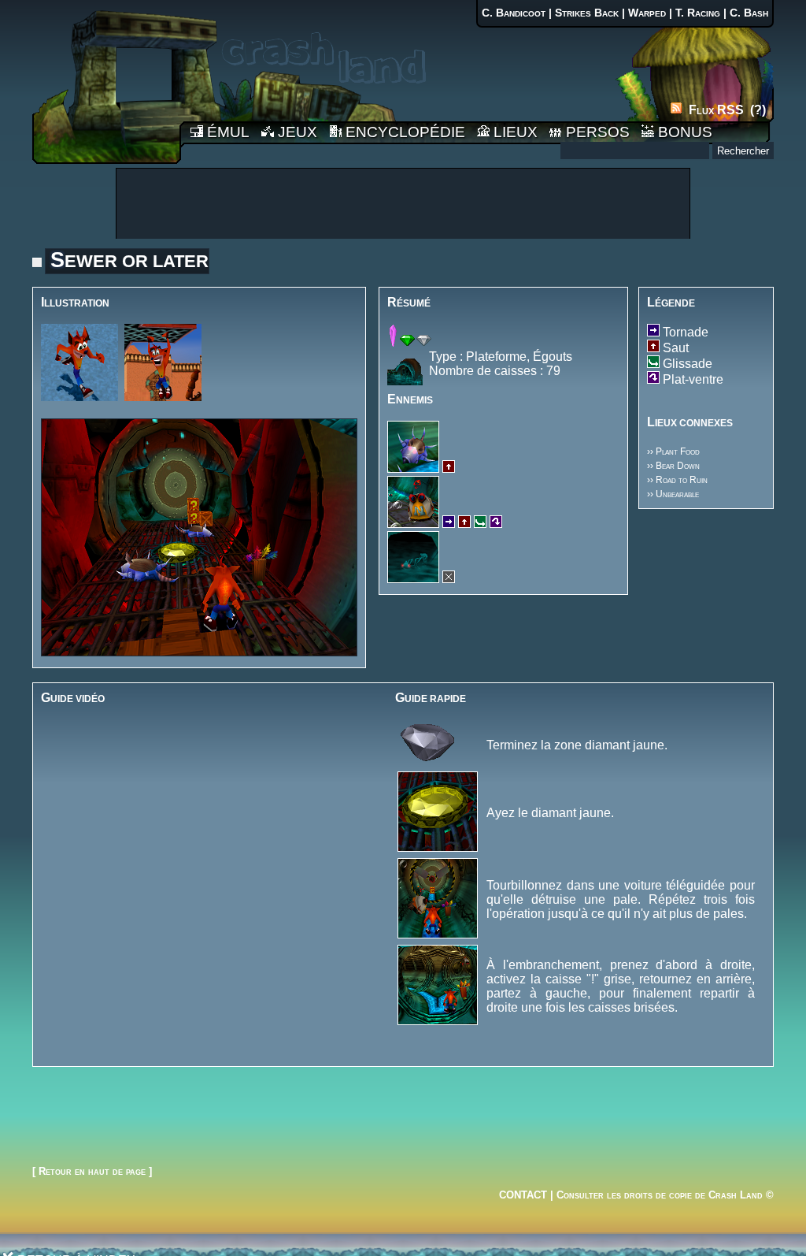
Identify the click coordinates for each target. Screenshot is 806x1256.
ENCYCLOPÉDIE (403, 132)
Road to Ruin (682, 479)
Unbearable (677, 494)
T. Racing (697, 13)
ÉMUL (226, 132)
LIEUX (514, 132)
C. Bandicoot (513, 13)
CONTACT (523, 1195)
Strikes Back (587, 13)
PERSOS (596, 132)
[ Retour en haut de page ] (92, 1171)
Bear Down (678, 465)
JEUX (295, 132)
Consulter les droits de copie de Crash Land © (665, 1195)
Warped (647, 13)
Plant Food (678, 451)
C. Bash (749, 13)
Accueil (106, 81)
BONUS (683, 132)
